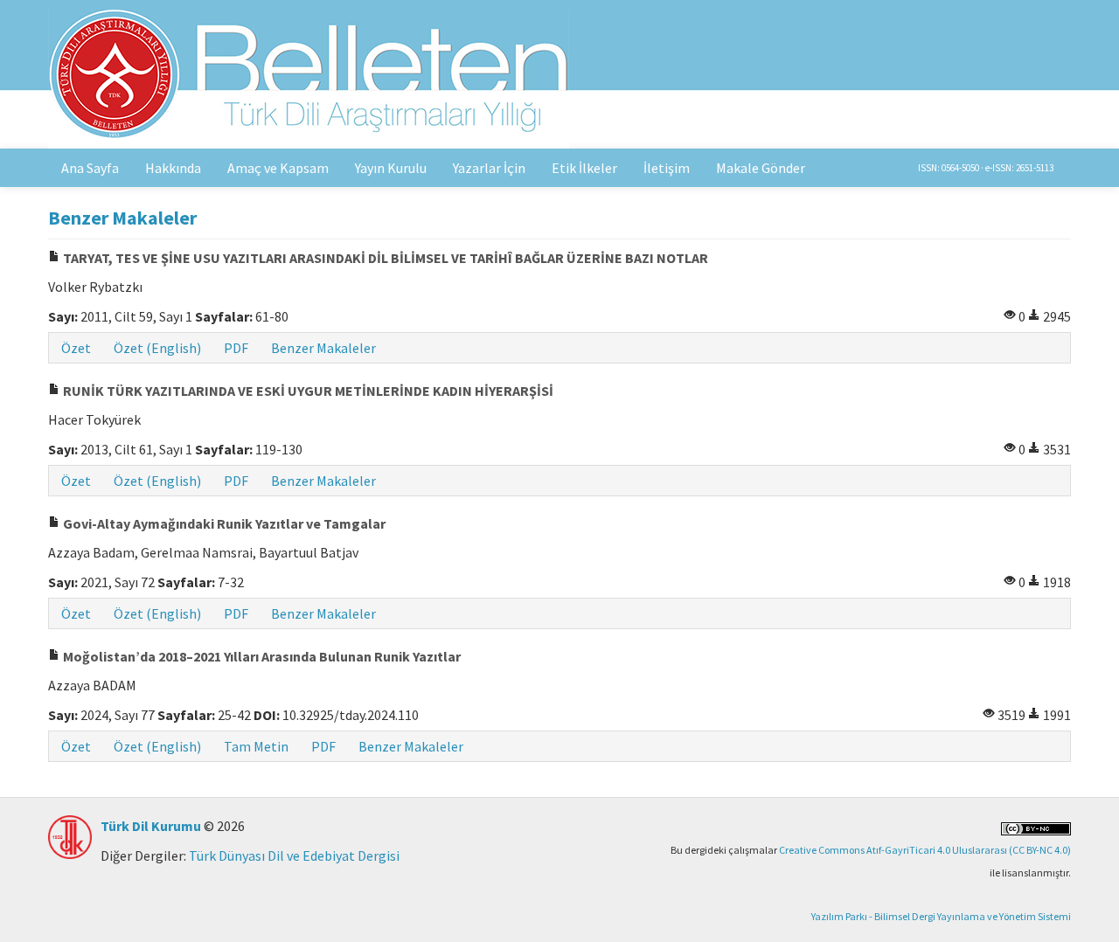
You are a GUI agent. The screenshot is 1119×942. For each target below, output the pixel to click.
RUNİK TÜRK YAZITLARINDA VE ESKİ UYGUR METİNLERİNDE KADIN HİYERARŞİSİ (306, 390)
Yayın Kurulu (391, 168)
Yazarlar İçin (489, 168)
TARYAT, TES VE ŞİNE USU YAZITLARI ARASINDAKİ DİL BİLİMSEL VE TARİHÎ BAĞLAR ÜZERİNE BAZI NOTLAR (384, 258)
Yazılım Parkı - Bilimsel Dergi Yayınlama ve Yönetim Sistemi (941, 916)
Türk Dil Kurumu (151, 826)
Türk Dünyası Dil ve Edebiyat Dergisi (294, 855)
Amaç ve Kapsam (278, 168)
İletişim (666, 168)
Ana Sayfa (90, 168)
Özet (76, 348)
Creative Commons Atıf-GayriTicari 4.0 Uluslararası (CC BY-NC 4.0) (925, 849)
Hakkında (173, 168)
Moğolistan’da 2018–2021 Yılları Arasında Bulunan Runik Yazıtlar (260, 656)
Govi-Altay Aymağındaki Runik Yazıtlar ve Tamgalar (223, 523)
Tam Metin (256, 746)
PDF (236, 348)
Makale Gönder (760, 168)
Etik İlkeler (584, 168)
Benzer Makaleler (323, 348)
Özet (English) (157, 348)
